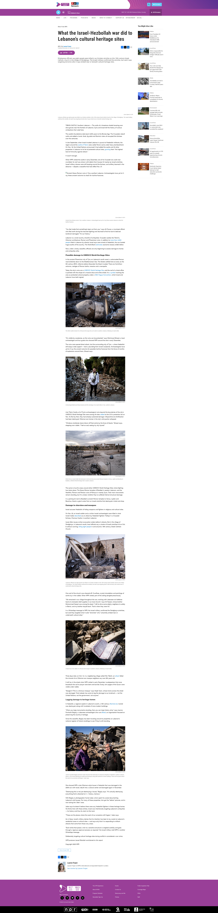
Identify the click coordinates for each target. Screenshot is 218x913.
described (78, 516)
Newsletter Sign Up (98, 897)
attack (117, 676)
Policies (117, 897)
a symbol (112, 272)
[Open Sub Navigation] (61, 17)
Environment (153, 108)
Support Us (120, 18)
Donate (157, 4)
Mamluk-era (114, 704)
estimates (99, 245)
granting (107, 149)
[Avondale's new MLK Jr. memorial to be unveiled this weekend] (143, 125)
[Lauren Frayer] (62, 867)
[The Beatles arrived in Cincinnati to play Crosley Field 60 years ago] (143, 81)
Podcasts (84, 18)
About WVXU (96, 889)
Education (152, 135)
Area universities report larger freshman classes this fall (156, 140)
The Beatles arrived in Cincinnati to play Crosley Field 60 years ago (156, 83)
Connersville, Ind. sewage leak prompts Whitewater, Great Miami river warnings (156, 113)
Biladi (104, 712)
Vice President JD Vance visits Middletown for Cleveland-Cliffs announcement (155, 38)
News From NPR (62, 26)
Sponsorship (130, 18)
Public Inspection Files (143, 885)
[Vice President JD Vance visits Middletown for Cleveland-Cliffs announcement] (143, 34)
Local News (153, 48)
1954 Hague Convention (103, 275)
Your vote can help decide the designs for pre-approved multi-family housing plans (156, 68)
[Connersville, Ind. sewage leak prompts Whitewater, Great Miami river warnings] (143, 111)
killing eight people (85, 526)
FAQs (139, 893)
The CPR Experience (98, 885)
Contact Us (118, 889)
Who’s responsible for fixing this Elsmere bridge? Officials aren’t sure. (156, 53)
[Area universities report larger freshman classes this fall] (143, 138)
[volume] (63, 12)
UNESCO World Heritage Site (94, 270)
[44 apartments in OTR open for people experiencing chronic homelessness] (143, 151)
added (102, 414)
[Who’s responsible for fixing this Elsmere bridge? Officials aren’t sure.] (143, 51)
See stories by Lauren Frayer (77, 868)
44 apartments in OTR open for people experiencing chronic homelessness (156, 154)
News (58, 18)
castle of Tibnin (83, 145)
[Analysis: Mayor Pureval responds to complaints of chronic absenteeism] (143, 96)
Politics (152, 31)
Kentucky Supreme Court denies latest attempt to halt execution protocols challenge (156, 170)
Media (151, 78)
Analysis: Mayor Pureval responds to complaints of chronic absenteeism (156, 98)
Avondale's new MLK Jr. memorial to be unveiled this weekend (156, 127)
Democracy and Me (120, 893)
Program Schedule (97, 893)
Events (117, 885)
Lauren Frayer (67, 46)
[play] (58, 12)
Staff (139, 897)
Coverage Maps (142, 889)
